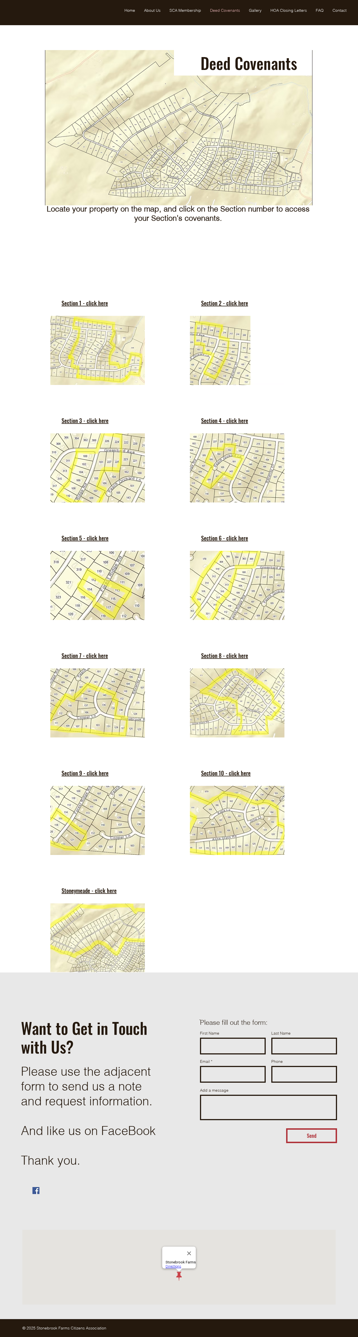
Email (205, 1061)
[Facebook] (35, 1190)
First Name (209, 1033)
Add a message (214, 1090)
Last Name (281, 1033)
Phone (277, 1061)
